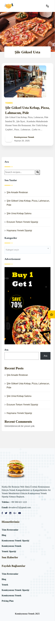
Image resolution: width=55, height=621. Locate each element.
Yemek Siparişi (9, 551)
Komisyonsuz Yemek (11, 546)
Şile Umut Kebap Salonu (19, 213)
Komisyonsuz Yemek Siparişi (15, 540)
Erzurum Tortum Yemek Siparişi (22, 222)
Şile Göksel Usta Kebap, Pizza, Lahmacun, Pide (28, 203)
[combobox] (27, 250)
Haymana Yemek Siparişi (19, 230)
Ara (6, 350)
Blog (4, 535)
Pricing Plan (8, 601)
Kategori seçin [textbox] (12, 249)
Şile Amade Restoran (17, 192)
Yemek (5, 584)
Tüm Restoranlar (10, 530)
